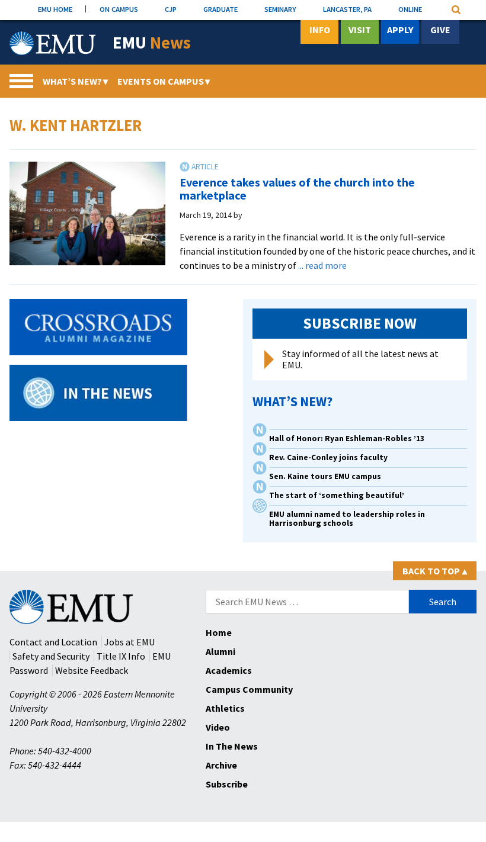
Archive (221, 765)
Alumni (220, 651)
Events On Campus (163, 81)
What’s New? (75, 81)
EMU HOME (55, 8)
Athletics (225, 708)
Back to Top (434, 571)
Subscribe (227, 784)
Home (219, 632)
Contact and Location (53, 642)
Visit (359, 30)
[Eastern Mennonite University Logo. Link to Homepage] (52, 43)
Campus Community (249, 689)
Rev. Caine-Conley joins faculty (328, 457)
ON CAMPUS (119, 8)
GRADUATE (220, 8)
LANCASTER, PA (347, 8)
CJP (171, 8)
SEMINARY (280, 8)
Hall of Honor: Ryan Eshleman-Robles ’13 (346, 438)
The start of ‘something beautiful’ (336, 495)
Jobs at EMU (129, 642)
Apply (400, 30)
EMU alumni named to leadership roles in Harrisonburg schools (347, 518)
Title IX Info (121, 656)
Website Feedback (91, 670)
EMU (152, 43)
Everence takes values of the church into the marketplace (297, 189)
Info (319, 30)
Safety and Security (50, 656)
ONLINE (410, 8)
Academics (229, 670)
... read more (322, 265)
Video (218, 727)
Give (440, 30)
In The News (232, 746)
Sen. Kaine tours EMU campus (325, 476)
